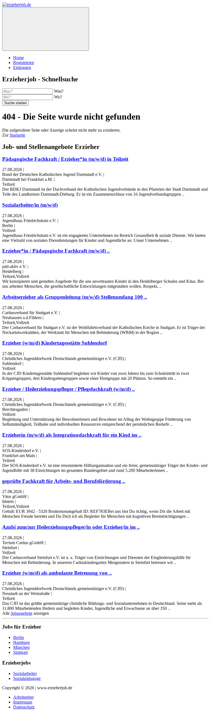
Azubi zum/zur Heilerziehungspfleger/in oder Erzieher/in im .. (71, 527)
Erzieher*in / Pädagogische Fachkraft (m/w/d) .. (56, 251)
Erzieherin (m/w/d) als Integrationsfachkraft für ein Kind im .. (71, 435)
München (21, 647)
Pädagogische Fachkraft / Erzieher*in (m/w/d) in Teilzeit (65, 159)
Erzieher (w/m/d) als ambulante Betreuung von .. (57, 573)
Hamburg (21, 642)
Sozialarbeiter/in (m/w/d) (30, 205)
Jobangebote (21, 613)
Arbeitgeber (23, 697)
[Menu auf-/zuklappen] (45, 29)
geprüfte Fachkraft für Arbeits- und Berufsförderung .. (63, 481)
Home (18, 57)
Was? (58, 91)
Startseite (17, 135)
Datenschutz (24, 707)
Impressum (22, 702)
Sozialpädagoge (27, 678)
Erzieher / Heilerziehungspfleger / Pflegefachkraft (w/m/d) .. (68, 389)
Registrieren (23, 62)
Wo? (58, 97)
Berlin (18, 637)
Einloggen (22, 67)
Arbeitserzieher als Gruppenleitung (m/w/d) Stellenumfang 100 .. (74, 297)
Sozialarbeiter (25, 673)
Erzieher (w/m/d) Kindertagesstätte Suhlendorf (54, 343)
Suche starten (15, 103)
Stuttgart (20, 652)
